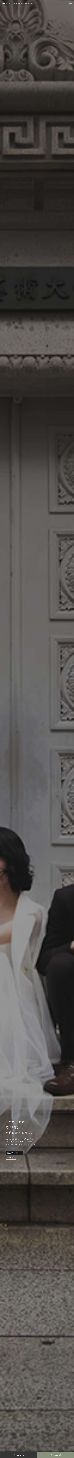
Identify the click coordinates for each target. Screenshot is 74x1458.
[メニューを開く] (70, 3)
